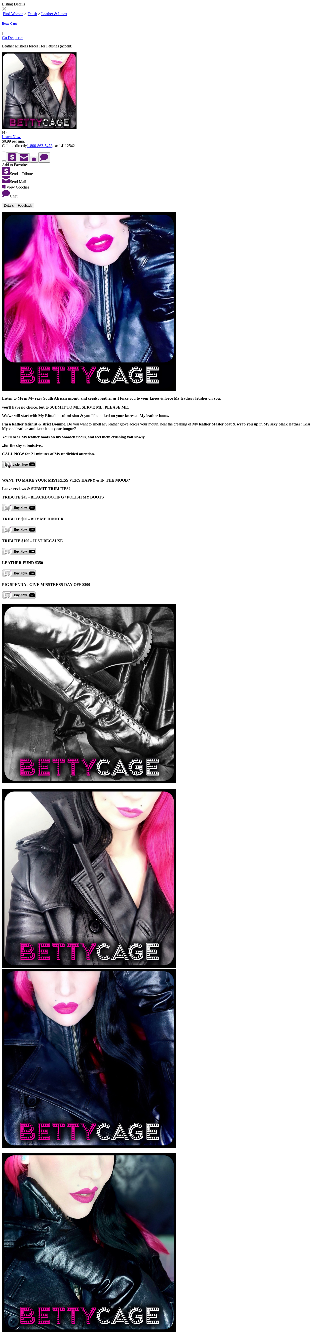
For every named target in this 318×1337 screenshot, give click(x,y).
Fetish (32, 14)
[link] (4, 9)
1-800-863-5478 (39, 146)
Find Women (13, 14)
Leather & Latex (54, 14)
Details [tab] (9, 205)
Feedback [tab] (25, 205)
